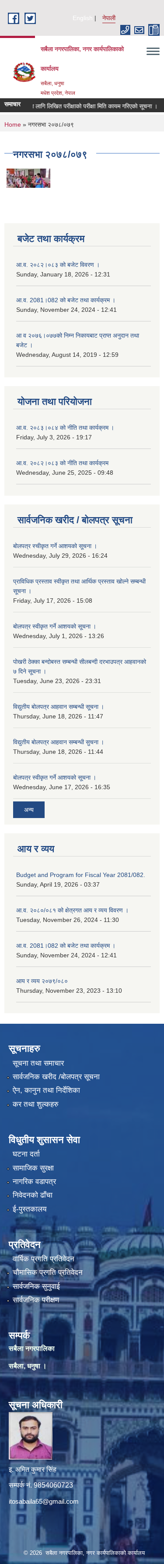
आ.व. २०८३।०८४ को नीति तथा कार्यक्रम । (65, 427)
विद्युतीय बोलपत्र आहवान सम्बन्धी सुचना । (58, 742)
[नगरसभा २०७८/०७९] (28, 177)
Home (12, 124)
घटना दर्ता (26, 1154)
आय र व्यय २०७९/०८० (42, 980)
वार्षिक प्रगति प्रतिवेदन (43, 1259)
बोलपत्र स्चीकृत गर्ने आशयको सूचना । (55, 545)
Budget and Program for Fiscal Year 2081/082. (80, 874)
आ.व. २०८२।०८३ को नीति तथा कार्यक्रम (62, 462)
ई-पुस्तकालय (29, 1209)
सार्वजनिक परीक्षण (36, 1300)
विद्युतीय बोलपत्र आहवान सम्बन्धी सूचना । (58, 706)
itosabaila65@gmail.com (44, 1501)
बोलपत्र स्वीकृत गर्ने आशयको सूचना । (54, 626)
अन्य (29, 809)
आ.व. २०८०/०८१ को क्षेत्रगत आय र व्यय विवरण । (72, 910)
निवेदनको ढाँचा (32, 1195)
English (83, 17)
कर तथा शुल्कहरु (36, 1104)
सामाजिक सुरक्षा (33, 1168)
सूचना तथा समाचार (38, 1063)
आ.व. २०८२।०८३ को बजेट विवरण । (58, 264)
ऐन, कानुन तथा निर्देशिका (46, 1090)
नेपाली (108, 17)
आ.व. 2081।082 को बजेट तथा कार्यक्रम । (65, 300)
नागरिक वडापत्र (34, 1181)
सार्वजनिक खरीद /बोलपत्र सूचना (56, 1077)
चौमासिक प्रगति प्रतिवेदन (48, 1272)
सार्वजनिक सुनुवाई (36, 1286)
